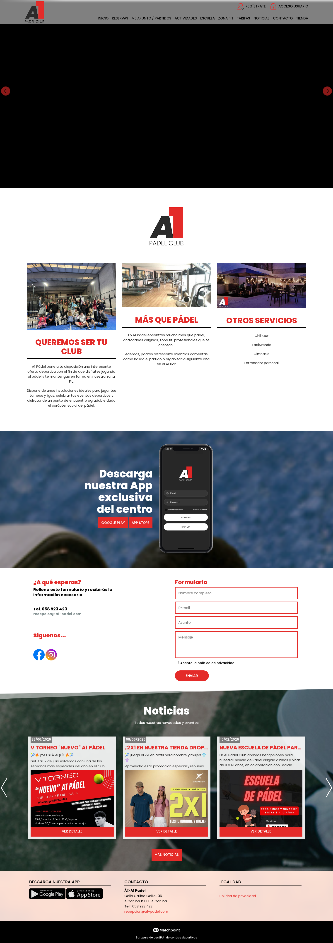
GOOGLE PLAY (113, 522)
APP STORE (141, 522)
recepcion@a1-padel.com (146, 911)
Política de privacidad (238, 895)
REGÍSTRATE (256, 6)
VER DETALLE (72, 831)
